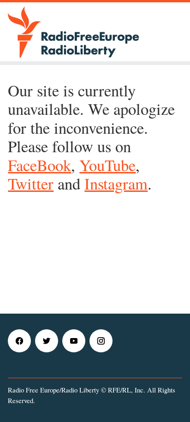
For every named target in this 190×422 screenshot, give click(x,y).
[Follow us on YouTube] (75, 349)
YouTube (107, 165)
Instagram (116, 183)
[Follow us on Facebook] (20, 349)
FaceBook (39, 165)
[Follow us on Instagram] (102, 349)
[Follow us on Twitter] (47, 349)
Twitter (30, 183)
